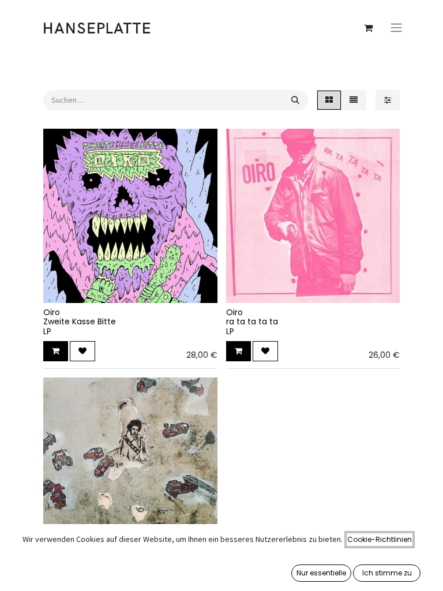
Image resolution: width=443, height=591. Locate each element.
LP (47, 331)
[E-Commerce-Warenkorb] (368, 27)
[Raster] (329, 100)
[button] (55, 351)
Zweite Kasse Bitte (79, 321)
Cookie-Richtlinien (379, 539)
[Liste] (353, 100)
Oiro (51, 312)
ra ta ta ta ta (252, 321)
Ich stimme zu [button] (387, 573)
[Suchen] (295, 100)
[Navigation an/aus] (396, 28)
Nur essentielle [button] (321, 573)
